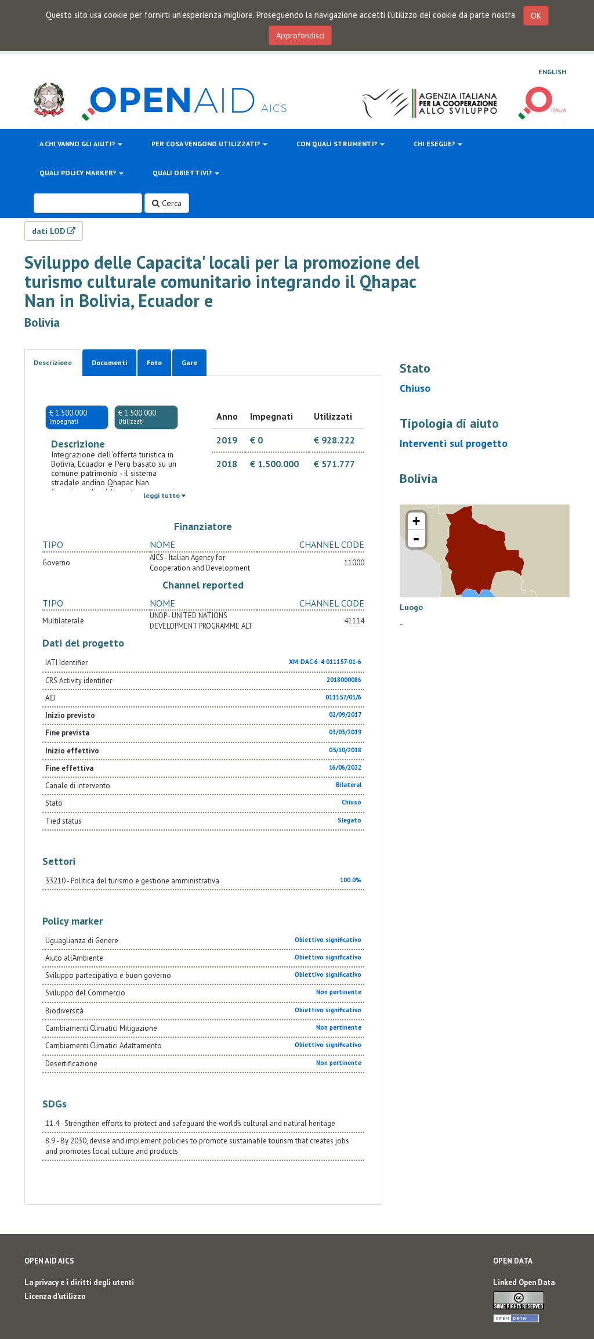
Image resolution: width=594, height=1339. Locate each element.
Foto (154, 362)
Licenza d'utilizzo (55, 1296)
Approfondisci (300, 35)
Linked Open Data (524, 1282)
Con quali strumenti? (337, 143)
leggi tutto (162, 495)
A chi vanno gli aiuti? (78, 143)
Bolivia (42, 322)
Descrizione (53, 362)
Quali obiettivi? (183, 172)
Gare (189, 362)
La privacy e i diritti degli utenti (79, 1282)
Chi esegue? (435, 143)
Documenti (109, 362)
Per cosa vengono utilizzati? (206, 143)
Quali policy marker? (78, 172)
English (552, 71)
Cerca (171, 203)
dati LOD (49, 231)
